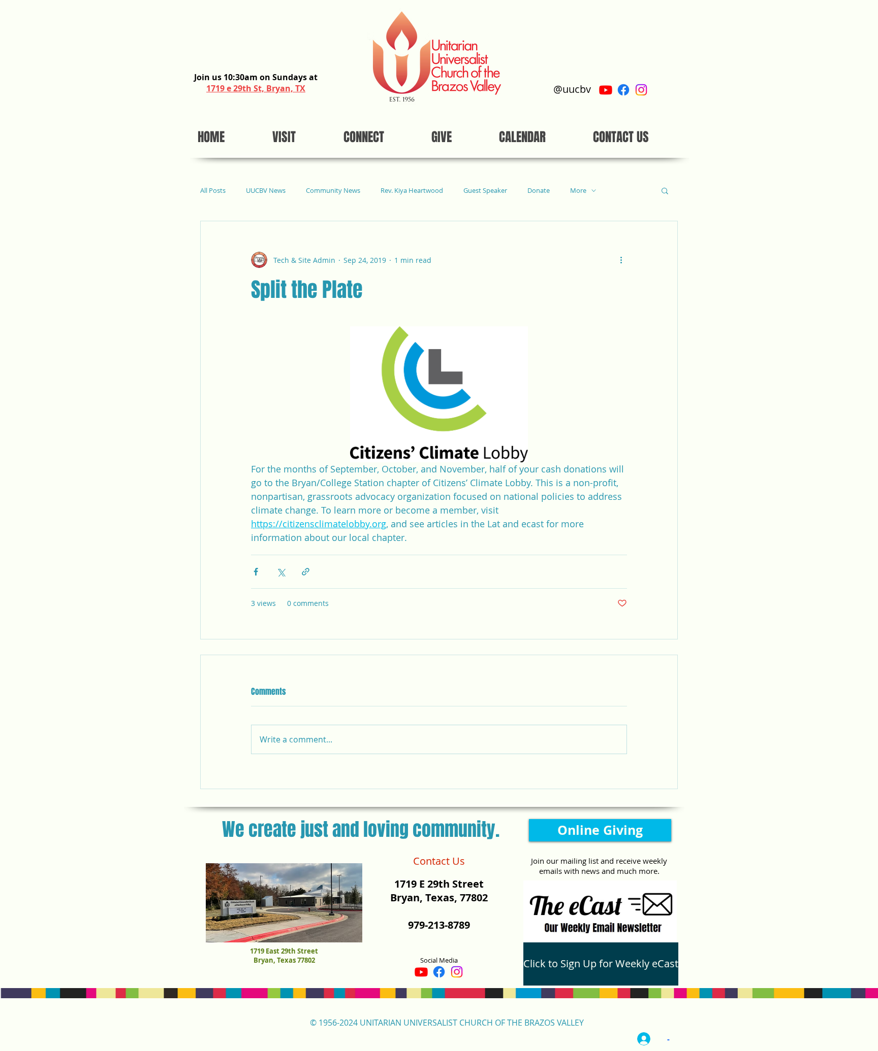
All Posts (213, 190)
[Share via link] (305, 572)
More (578, 190)
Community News (333, 190)
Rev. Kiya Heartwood (412, 190)
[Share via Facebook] (256, 572)
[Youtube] (605, 89)
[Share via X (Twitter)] (281, 572)
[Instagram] (641, 89)
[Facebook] (623, 89)
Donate (538, 190)
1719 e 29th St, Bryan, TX (255, 88)
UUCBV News (266, 190)
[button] (665, 190)
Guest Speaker (485, 190)
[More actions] (621, 260)
